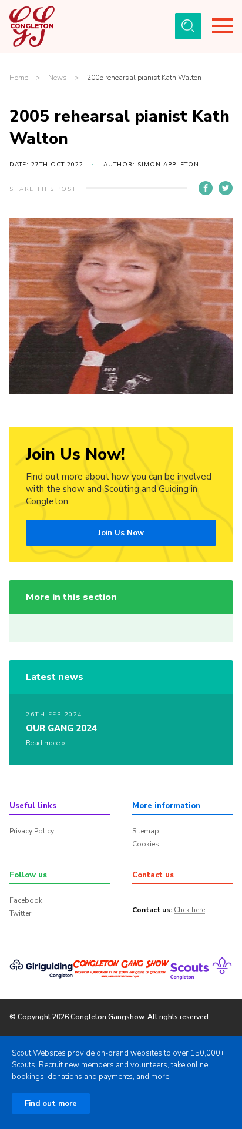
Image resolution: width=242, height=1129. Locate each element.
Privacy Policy (31, 831)
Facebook (25, 900)
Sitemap (145, 831)
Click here (189, 910)
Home (18, 78)
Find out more (51, 1103)
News (57, 78)
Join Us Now (121, 533)
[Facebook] (206, 188)
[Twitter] (226, 188)
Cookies (145, 844)
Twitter (20, 913)
